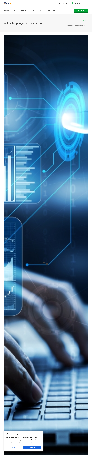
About (14, 10)
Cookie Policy (34, 443)
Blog (48, 10)
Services (23, 10)
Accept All (32, 447)
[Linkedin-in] (66, 3)
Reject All (14, 447)
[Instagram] (63, 3)
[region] (23, 441)
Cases (32, 10)
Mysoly (6, 10)
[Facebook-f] (59, 3)
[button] (54, 11)
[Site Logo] (9, 3)
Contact (40, 10)
